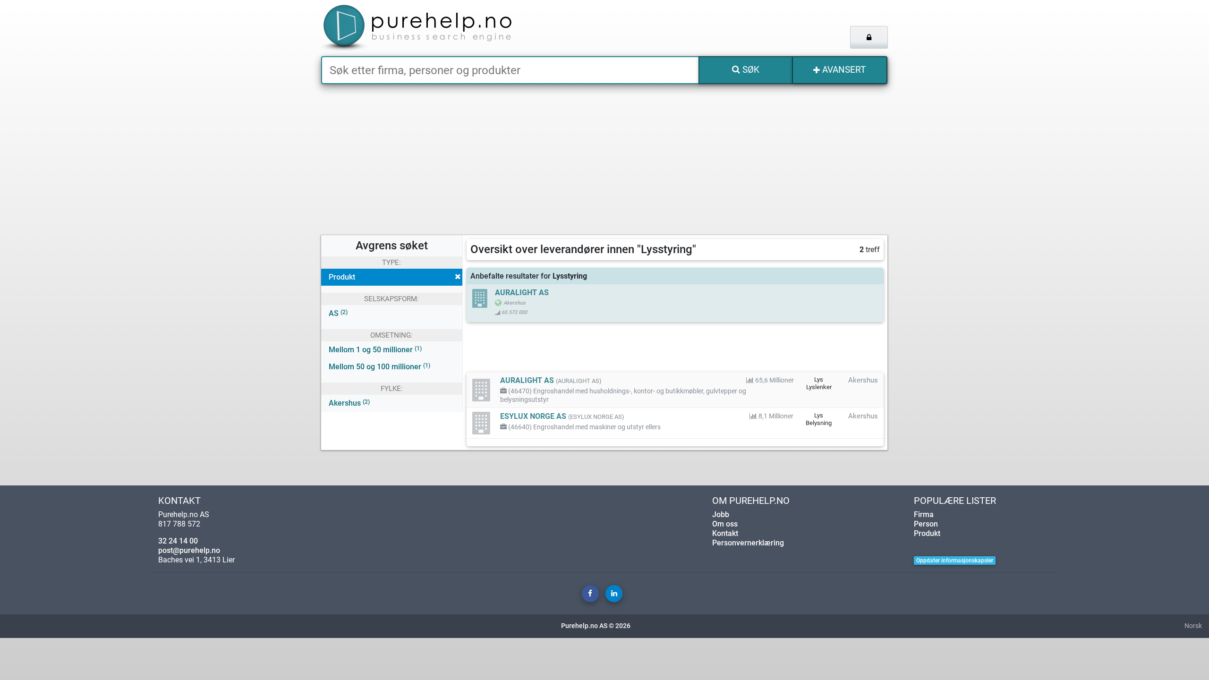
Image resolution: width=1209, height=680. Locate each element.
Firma (924, 514)
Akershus (349, 403)
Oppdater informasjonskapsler (954, 560)
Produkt (342, 276)
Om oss (725, 523)
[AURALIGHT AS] (482, 390)
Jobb (720, 514)
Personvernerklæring (748, 542)
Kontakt (725, 533)
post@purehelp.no (189, 550)
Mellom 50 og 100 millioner (379, 366)
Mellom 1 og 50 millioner (375, 349)
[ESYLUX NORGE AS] (482, 423)
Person (926, 523)
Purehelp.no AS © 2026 (595, 626)
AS (338, 313)
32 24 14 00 (178, 540)
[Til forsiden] (439, 28)
